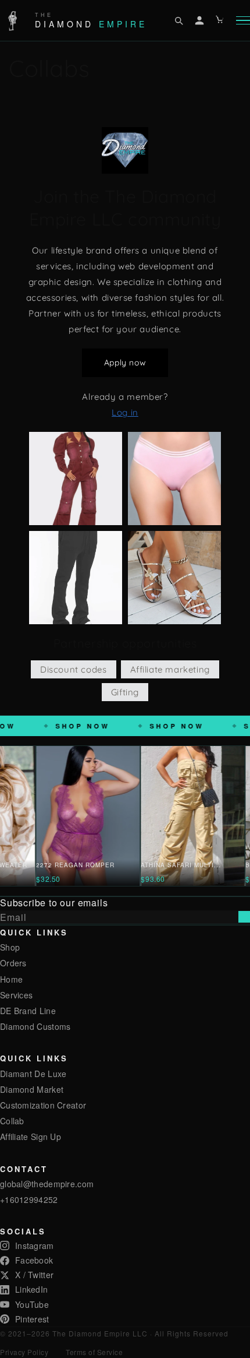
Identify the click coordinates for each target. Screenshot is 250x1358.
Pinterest (32, 1319)
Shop (10, 947)
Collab (12, 1121)
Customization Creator (43, 1105)
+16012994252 (29, 1199)
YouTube (32, 1304)
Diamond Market (31, 1089)
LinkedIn (31, 1289)
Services (16, 995)
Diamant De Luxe (33, 1073)
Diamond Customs (35, 1026)
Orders (13, 963)
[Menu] (243, 20)
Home (11, 979)
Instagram (34, 1245)
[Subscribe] (244, 917)
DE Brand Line (28, 1010)
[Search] (178, 20)
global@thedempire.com (47, 1184)
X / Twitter (34, 1274)
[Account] (199, 20)
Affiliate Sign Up (30, 1136)
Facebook (34, 1260)
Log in (125, 412)
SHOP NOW (136, 726)
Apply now (125, 362)
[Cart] (220, 20)
